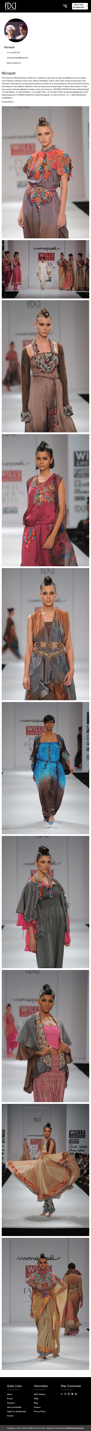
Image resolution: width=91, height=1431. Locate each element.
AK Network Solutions (75, 1428)
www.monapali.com (14, 63)
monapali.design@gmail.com (17, 57)
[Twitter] (73, 1394)
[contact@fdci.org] (62, 1394)
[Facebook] (66, 1394)
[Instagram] (69, 1394)
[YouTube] (76, 1394)
